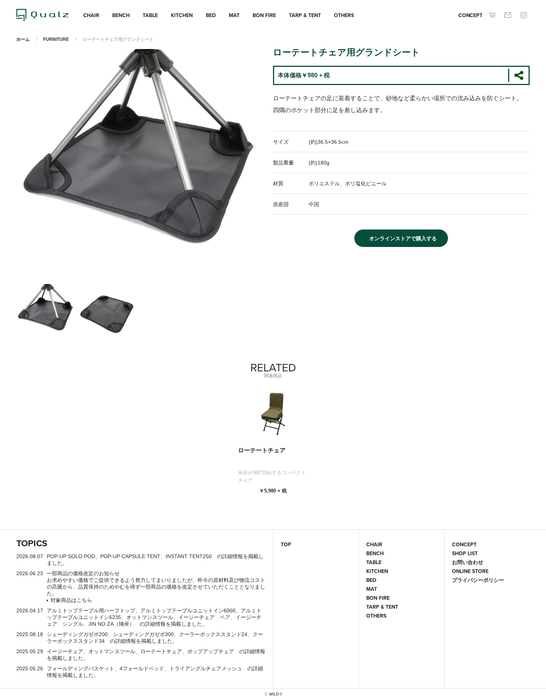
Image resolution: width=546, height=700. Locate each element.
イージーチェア (65, 651)
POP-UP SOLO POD (71, 556)
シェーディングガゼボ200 (77, 634)
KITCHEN (182, 15)
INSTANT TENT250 (189, 556)
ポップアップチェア (210, 651)
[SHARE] (518, 75)
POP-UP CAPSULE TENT (130, 556)
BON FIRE (264, 15)
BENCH (121, 15)
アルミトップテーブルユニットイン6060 (187, 610)
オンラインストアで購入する (403, 238)
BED (211, 15)
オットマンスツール (149, 617)
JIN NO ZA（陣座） (111, 624)
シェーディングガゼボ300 (143, 634)
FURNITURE (56, 39)
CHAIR (91, 15)
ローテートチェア (161, 651)
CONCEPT (470, 15)
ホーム (23, 39)
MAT (234, 15)
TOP (286, 544)
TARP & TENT (305, 15)
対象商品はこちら (71, 600)
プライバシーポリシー (478, 580)
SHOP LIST (465, 553)
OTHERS (344, 15)
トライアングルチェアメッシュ (205, 668)
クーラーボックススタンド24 (213, 634)
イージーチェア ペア (204, 617)
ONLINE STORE (470, 571)
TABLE (150, 15)
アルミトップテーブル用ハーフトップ (91, 610)
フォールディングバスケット (80, 668)
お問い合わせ (467, 562)
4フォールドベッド (142, 668)
